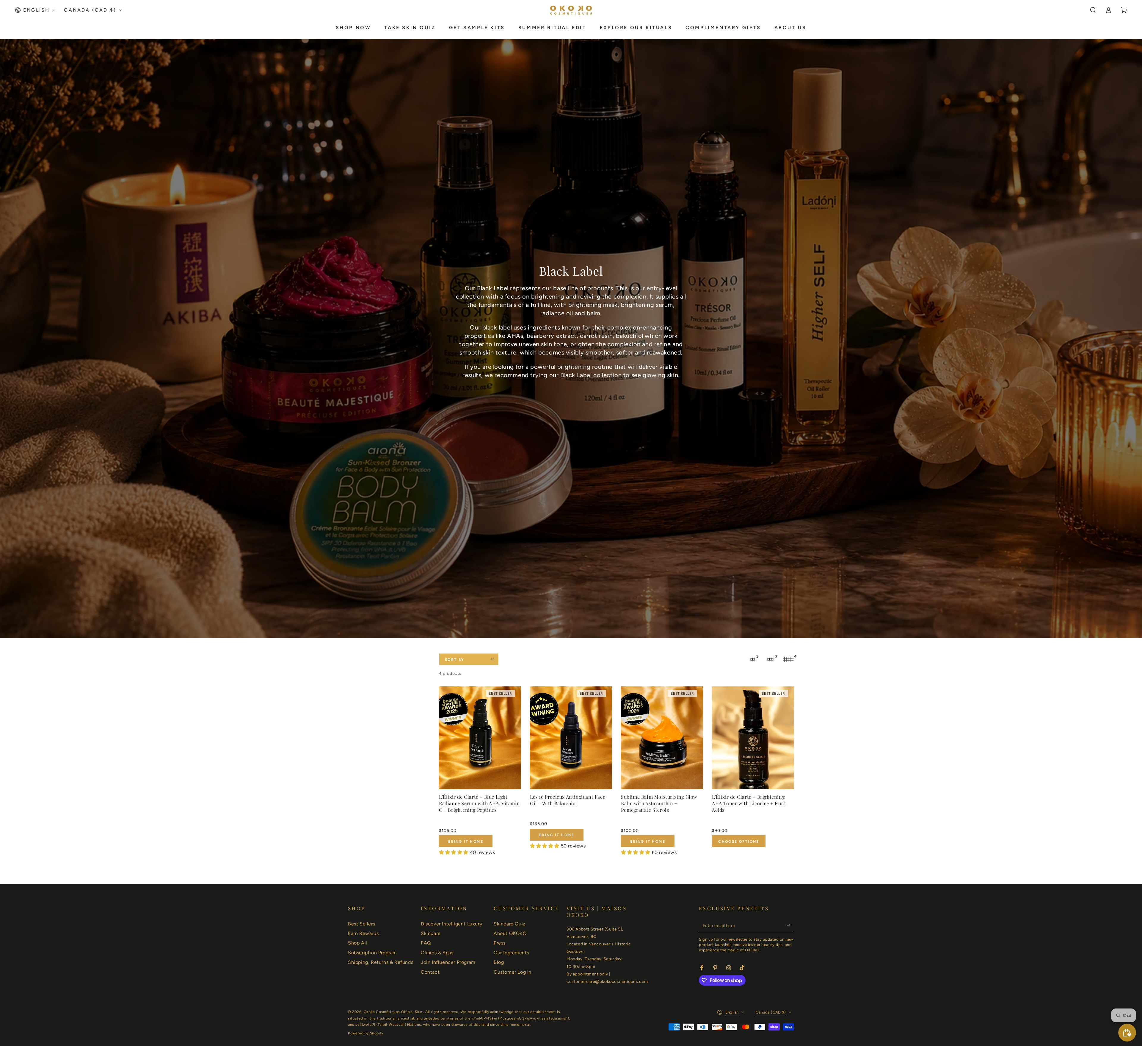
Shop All (357, 943)
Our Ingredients (511, 953)
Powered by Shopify (365, 1033)
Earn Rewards (363, 933)
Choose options (738, 841)
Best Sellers (361, 924)
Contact (430, 972)
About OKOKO (510, 933)
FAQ (426, 943)
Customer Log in (512, 972)
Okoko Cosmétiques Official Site (393, 1012)
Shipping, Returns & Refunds (380, 962)
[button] (1093, 10)
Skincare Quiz (509, 924)
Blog (499, 962)
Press (500, 943)
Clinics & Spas (437, 953)
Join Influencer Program (448, 962)
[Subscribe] (790, 925)
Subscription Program (372, 953)
